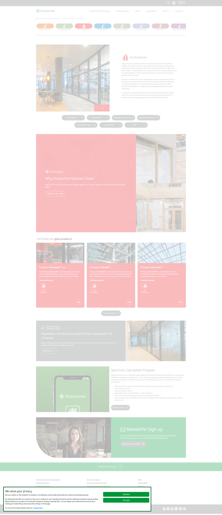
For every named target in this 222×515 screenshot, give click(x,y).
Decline (126, 494)
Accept (126, 500)
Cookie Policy (38, 508)
